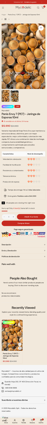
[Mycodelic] (23, 7)
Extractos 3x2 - (23, 2)
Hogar (4, 15)
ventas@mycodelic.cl (13, 391)
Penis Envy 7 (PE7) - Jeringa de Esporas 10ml (11, 355)
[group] (23, 56)
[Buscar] (38, 7)
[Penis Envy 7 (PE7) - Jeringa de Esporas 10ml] (12, 335)
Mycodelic (6, 110)
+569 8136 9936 (11, 388)
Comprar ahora (23, 223)
